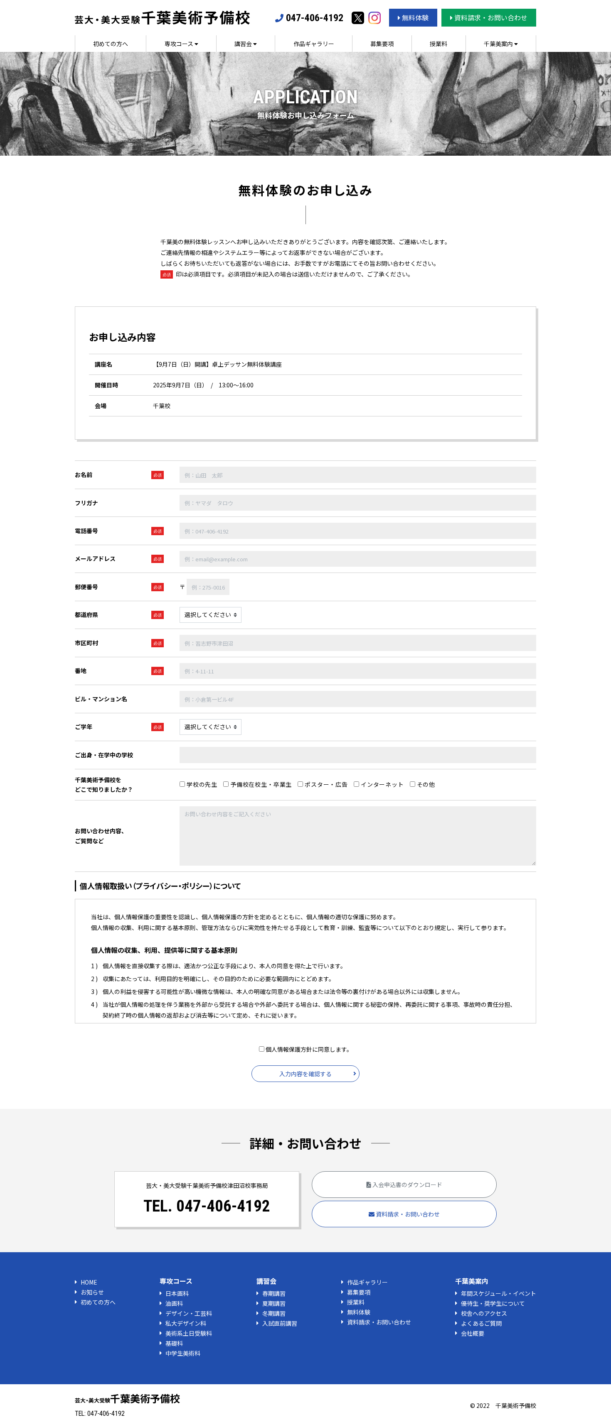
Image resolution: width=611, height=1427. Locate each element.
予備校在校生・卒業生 (260, 784)
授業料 (438, 43)
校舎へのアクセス (484, 1313)
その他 (425, 784)
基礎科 (174, 1343)
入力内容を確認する (305, 1074)
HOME (89, 1282)
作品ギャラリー (313, 43)
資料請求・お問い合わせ (490, 17)
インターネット (381, 784)
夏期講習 (274, 1303)
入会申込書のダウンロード (406, 1184)
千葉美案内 (499, 43)
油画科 (174, 1303)
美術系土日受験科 (188, 1333)
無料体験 (414, 17)
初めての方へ (110, 43)
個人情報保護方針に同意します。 (308, 1049)
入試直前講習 (279, 1323)
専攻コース (180, 43)
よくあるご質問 (481, 1323)
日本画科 (177, 1293)
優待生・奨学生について (493, 1303)
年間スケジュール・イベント (498, 1293)
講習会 (243, 43)
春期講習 (274, 1293)
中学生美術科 (182, 1353)
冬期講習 (274, 1313)
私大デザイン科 (185, 1323)
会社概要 (472, 1333)
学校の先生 (201, 784)
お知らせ (92, 1292)
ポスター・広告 (325, 784)
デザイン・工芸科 (188, 1313)
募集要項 (382, 43)
